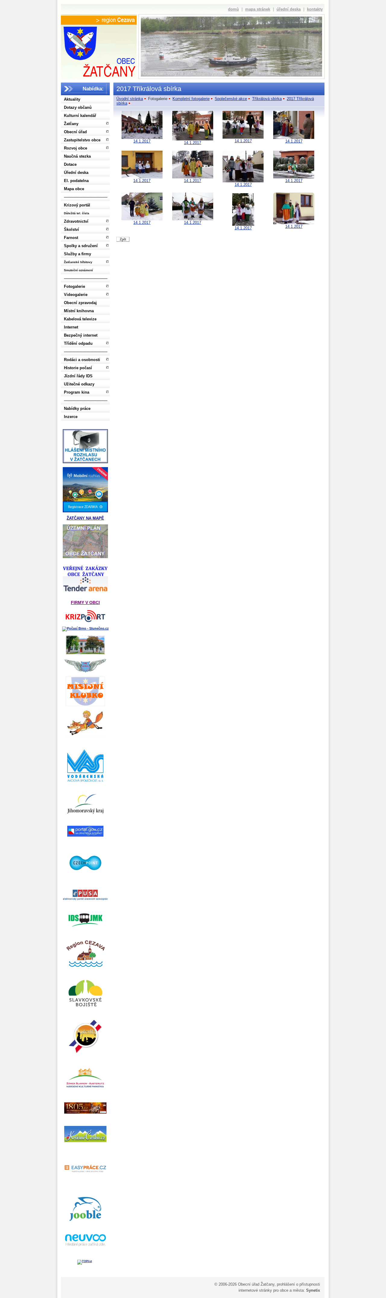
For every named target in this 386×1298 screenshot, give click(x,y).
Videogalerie (75, 294)
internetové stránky (255, 1290)
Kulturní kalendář (80, 115)
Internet (71, 327)
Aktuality (72, 99)
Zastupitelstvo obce (82, 140)
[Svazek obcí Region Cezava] (99, 20)
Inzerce (71, 416)
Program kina (76, 392)
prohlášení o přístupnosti (298, 1284)
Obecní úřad (75, 132)
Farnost (71, 237)
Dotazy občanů (78, 107)
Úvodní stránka (129, 98)
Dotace (70, 164)
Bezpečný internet (80, 335)
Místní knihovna (79, 311)
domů (233, 9)
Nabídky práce (77, 408)
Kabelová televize (80, 319)
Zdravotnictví (76, 221)
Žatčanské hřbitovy (78, 262)
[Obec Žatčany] (98, 50)
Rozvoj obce (75, 148)
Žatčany (71, 123)
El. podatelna (76, 180)
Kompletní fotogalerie (191, 98)
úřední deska (289, 9)
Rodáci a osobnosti (82, 359)
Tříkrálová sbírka (267, 98)
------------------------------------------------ (85, 197)
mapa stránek (257, 9)
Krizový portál (77, 205)
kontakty (315, 9)
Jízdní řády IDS (78, 376)
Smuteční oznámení (78, 270)
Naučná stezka (77, 156)
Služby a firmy (77, 254)
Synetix (313, 1290)
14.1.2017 (141, 141)
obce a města (292, 1290)
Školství (71, 229)
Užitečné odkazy (79, 384)
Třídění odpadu (78, 343)
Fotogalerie (74, 286)
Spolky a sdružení (81, 246)
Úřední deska (76, 172)
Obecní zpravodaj (80, 302)
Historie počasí (78, 368)
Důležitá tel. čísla (76, 213)
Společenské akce (231, 98)
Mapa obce (74, 189)
